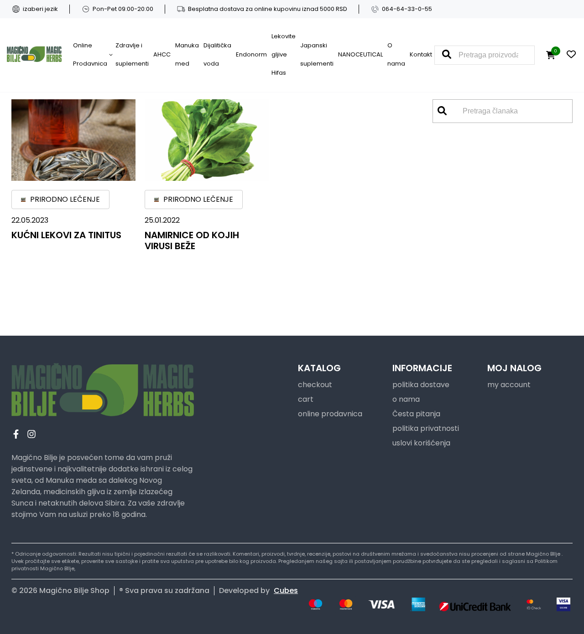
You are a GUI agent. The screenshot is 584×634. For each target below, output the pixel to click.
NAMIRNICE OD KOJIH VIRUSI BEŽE (192, 240)
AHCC (162, 54)
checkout (315, 384)
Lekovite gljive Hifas (283, 54)
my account (509, 384)
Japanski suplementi (317, 54)
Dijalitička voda (217, 54)
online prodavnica (330, 414)
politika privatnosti (425, 428)
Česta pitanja (416, 414)
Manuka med (187, 54)
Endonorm (251, 54)
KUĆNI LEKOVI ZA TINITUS (66, 235)
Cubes (286, 590)
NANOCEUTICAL (360, 54)
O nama (396, 54)
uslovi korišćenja (421, 443)
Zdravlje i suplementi (132, 54)
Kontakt (421, 54)
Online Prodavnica (90, 54)
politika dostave (420, 384)
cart (305, 399)
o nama (406, 399)
